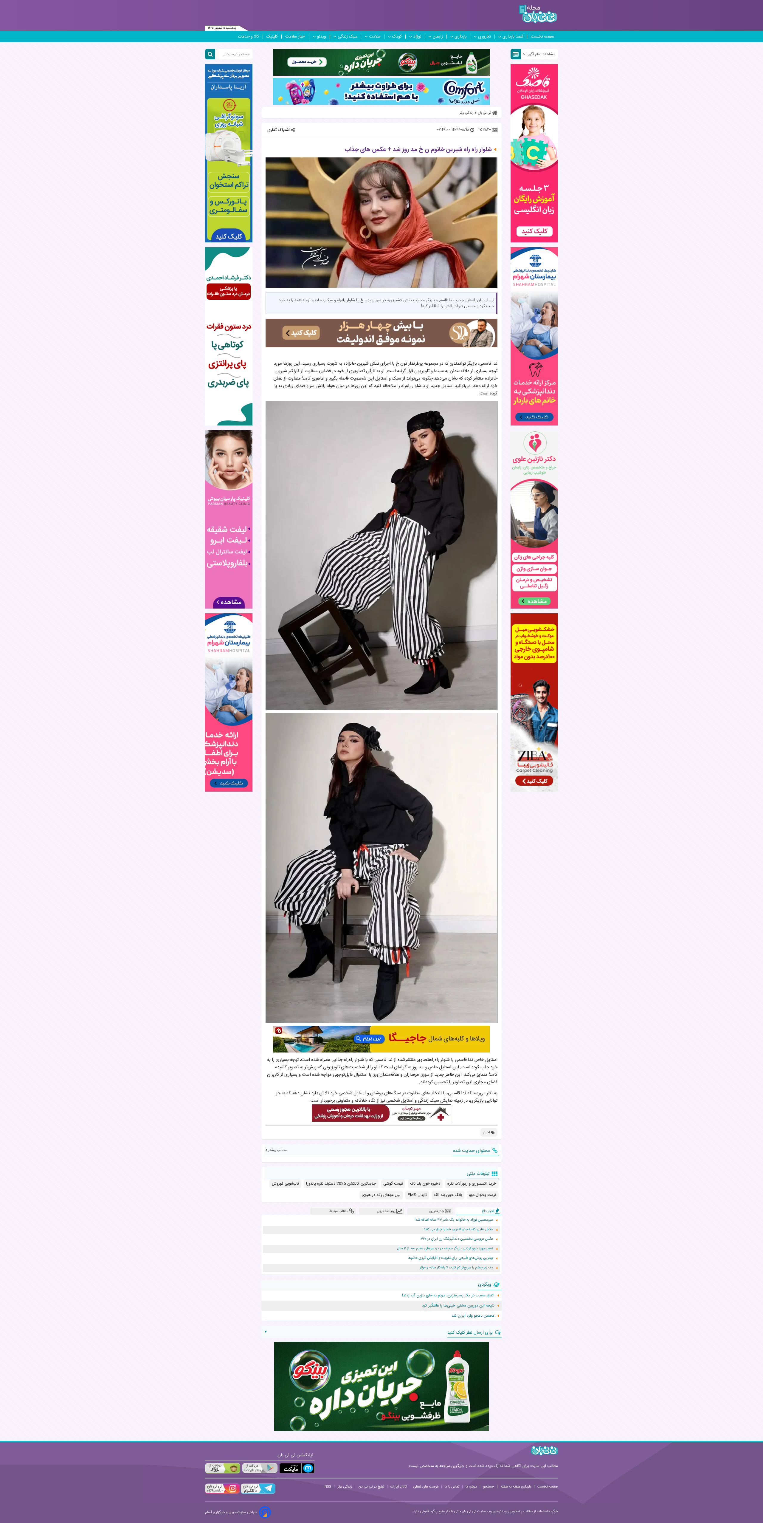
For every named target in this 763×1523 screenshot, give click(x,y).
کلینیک (272, 37)
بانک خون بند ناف (448, 1195)
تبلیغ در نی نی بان (371, 1487)
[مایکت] (296, 1468)
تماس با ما (452, 1487)
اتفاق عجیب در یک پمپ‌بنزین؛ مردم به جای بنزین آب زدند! (448, 1295)
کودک (397, 37)
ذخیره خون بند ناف (425, 1183)
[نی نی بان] (538, 13)
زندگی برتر (344, 1487)
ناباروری (484, 37)
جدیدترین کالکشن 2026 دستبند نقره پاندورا (341, 1183)
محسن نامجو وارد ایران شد (473, 1315)
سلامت (375, 37)
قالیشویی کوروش (285, 1183)
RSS (328, 1487)
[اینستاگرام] (222, 1493)
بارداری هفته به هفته (515, 1487)
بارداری (460, 37)
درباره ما (471, 1487)
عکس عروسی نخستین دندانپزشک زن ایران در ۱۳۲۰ (456, 1239)
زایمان (438, 37)
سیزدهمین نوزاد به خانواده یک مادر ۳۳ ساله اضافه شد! (454, 1220)
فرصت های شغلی (425, 1487)
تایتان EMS (417, 1195)
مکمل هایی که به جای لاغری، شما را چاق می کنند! (458, 1229)
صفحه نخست (542, 37)
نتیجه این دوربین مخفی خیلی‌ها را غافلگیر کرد (458, 1305)
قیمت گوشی (393, 1183)
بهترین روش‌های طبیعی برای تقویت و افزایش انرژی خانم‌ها (450, 1258)
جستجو (488, 1487)
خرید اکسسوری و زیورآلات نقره (471, 1183)
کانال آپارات (398, 1487)
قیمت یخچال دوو (482, 1195)
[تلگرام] (257, 1493)
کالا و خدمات (248, 37)
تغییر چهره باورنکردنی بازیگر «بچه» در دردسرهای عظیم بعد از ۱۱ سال (445, 1248)
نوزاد (417, 37)
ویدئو (321, 37)
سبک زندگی (347, 37)
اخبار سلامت (295, 37)
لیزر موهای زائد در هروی (381, 1195)
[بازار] (222, 1468)
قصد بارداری (513, 37)
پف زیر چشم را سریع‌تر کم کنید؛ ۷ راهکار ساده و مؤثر (456, 1267)
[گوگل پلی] (259, 1468)
